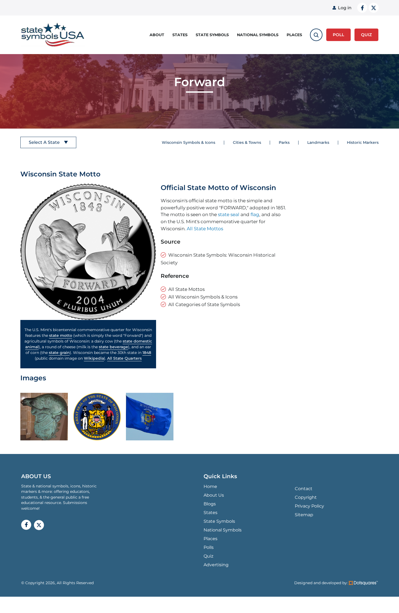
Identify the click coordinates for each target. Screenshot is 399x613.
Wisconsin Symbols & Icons (188, 142)
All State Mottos (205, 228)
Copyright (306, 497)
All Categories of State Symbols (204, 304)
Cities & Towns (247, 142)
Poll (338, 34)
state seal (228, 214)
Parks (284, 142)
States (180, 34)
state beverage (113, 346)
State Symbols (212, 34)
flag (255, 214)
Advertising (216, 564)
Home (210, 486)
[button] (88, 251)
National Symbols (257, 34)
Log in (345, 7)
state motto (60, 335)
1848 (146, 352)
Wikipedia (94, 358)
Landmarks (318, 142)
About (157, 34)
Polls (209, 547)
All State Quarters (124, 358)
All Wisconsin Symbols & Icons (202, 297)
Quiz (208, 556)
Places (294, 34)
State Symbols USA (52, 35)
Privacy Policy (309, 506)
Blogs (210, 503)
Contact (303, 488)
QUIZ (366, 34)
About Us (214, 495)
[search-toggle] (316, 35)
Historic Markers (363, 142)
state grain (59, 352)
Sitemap (304, 514)
